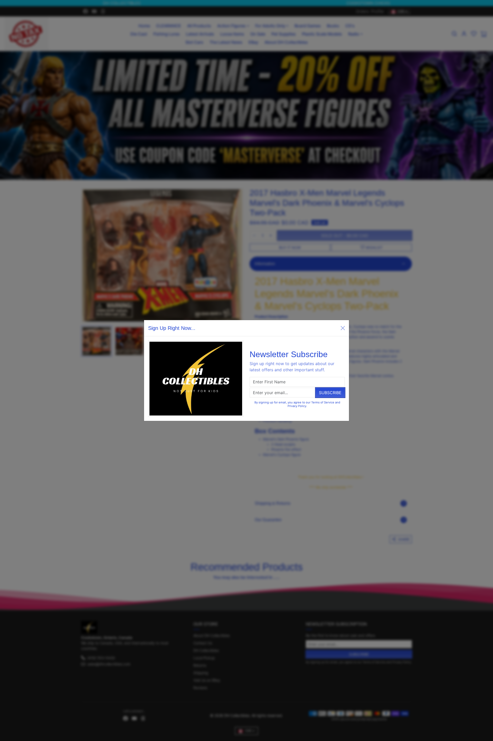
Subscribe (330, 392)
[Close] (343, 328)
